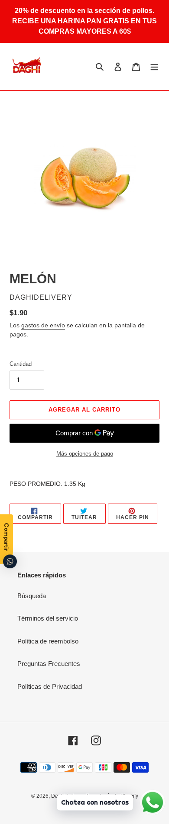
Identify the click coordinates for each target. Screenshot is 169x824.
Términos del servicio (47, 618)
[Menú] (154, 66)
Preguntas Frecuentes (48, 663)
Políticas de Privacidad (49, 686)
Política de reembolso (47, 641)
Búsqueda (31, 595)
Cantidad (21, 364)
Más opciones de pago (84, 453)
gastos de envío (43, 325)
